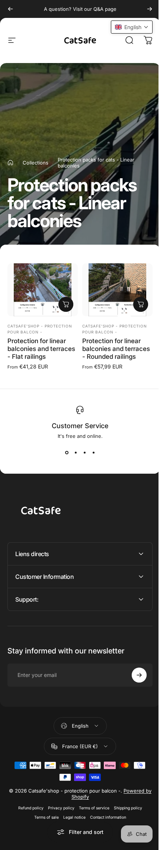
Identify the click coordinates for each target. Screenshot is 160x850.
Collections (35, 163)
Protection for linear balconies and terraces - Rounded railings (116, 349)
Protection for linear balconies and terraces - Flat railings (41, 349)
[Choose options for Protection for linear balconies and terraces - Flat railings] (65, 304)
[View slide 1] (66, 452)
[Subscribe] (133, 681)
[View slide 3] (84, 452)
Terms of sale (43, 823)
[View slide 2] (75, 452)
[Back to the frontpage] (10, 163)
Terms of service (91, 813)
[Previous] (10, 9)
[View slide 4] (93, 452)
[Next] (149, 9)
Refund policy (28, 813)
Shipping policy (125, 813)
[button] (126, 27)
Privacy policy (58, 813)
